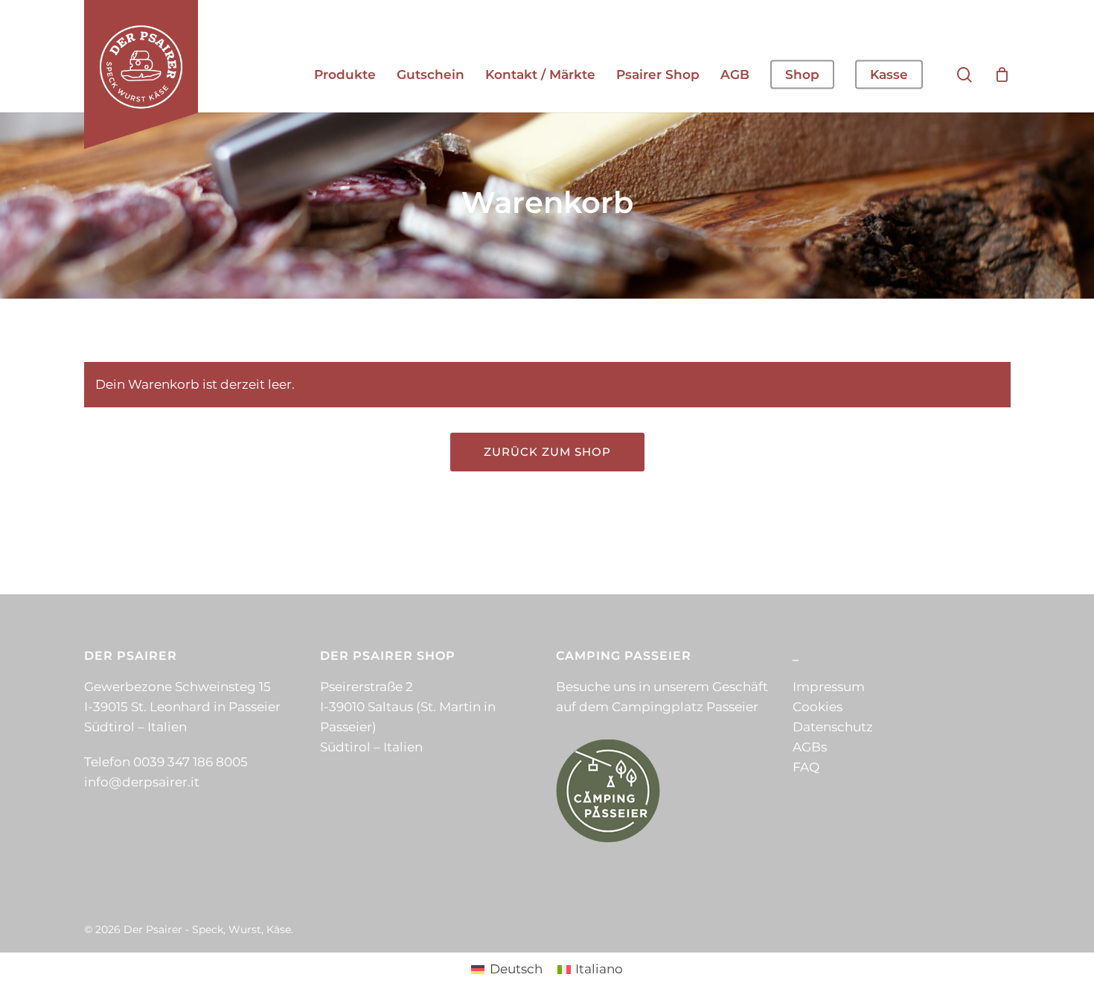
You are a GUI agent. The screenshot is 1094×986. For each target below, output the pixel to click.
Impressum (829, 686)
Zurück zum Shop (547, 452)
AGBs (810, 747)
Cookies (817, 706)
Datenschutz (833, 726)
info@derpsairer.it (141, 782)
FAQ (806, 767)
